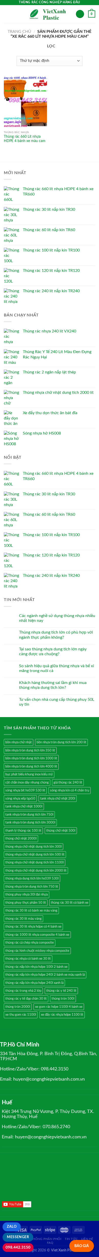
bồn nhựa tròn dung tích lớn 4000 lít (31, 766)
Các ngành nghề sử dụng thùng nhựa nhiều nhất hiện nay (57, 618)
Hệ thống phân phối (43, 1238)
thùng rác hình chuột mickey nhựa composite (37, 950)
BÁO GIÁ (81, 1246)
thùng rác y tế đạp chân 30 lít (26, 998)
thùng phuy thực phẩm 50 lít (25, 902)
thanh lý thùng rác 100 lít (23, 830)
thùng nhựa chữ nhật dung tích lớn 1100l (34, 862)
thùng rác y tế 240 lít (61, 990)
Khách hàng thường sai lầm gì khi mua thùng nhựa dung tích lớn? (53, 685)
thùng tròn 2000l (17, 1006)
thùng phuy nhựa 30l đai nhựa (26, 894)
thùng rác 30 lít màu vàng (23, 918)
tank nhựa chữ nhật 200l (57, 798)
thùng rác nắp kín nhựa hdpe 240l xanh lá (34, 982)
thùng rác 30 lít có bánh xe (69, 902)
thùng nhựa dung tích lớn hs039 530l (32, 878)
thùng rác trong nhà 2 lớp (23, 990)
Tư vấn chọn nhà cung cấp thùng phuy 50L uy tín (56, 701)
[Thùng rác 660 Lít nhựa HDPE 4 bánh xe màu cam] (25, 102)
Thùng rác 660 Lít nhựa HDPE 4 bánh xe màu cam (24, 139)
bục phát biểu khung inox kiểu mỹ (29, 774)
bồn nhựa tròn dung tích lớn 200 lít (61, 742)
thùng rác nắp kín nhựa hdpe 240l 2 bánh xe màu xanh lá (45, 974)
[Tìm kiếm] (80, 14)
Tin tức (71, 1238)
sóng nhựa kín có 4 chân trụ (69, 790)
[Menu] (7, 14)
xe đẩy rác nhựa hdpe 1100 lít (62, 1014)
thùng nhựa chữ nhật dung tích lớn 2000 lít (36, 870)
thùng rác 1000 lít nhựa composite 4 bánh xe (37, 934)
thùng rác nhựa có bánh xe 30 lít (28, 958)
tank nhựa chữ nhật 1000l (23, 806)
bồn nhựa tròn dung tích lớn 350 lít (30, 750)
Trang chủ (19, 32)
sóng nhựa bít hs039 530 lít (25, 790)
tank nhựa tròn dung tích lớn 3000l (30, 822)
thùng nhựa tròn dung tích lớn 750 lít (31, 886)
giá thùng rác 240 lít (68, 782)
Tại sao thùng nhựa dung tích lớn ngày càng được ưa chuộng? (53, 651)
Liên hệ (87, 1238)
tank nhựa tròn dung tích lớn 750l (29, 814)
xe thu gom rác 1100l (20, 1014)
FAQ (50, 1242)
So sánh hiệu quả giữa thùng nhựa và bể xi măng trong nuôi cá (56, 668)
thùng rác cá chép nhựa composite (29, 942)
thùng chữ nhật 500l (60, 830)
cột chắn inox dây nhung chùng (27, 782)
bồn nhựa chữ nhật (18, 742)
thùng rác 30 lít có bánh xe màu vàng (31, 910)
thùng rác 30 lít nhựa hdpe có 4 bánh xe (33, 926)
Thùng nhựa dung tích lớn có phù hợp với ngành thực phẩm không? (56, 634)
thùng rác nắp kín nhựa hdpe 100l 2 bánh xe (36, 966)
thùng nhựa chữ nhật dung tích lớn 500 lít (34, 854)
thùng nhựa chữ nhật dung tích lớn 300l (33, 846)
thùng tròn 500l (63, 998)
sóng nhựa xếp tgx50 (20, 798)
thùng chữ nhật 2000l (21, 838)
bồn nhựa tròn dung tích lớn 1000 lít (31, 758)
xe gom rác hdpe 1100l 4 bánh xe (58, 1006)
